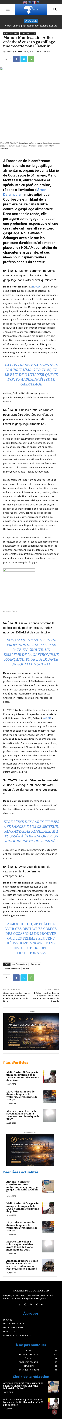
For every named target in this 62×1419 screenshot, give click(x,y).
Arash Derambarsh (19, 964)
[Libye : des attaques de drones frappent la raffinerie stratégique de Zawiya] (49, 1096)
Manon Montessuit (12, 968)
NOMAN (26, 968)
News (16, 34)
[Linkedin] (31, 1305)
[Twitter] (24, 59)
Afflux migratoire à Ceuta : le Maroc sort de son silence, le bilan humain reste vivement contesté (22, 1264)
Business (8, 34)
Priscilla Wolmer (14, 51)
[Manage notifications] (54, 1412)
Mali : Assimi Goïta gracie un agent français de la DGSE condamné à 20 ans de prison (22, 1076)
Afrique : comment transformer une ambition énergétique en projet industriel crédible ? (22, 1187)
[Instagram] (25, 1305)
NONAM (36, 286)
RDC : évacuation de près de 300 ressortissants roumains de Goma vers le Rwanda (46, 997)
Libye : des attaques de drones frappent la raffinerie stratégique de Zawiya (21, 1095)
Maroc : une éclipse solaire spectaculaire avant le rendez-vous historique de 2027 (23, 1115)
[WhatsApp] (31, 59)
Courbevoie (35, 964)
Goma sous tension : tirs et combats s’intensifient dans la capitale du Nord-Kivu (16, 997)
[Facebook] (16, 59)
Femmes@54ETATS (28, 34)
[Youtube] (42, 1305)
